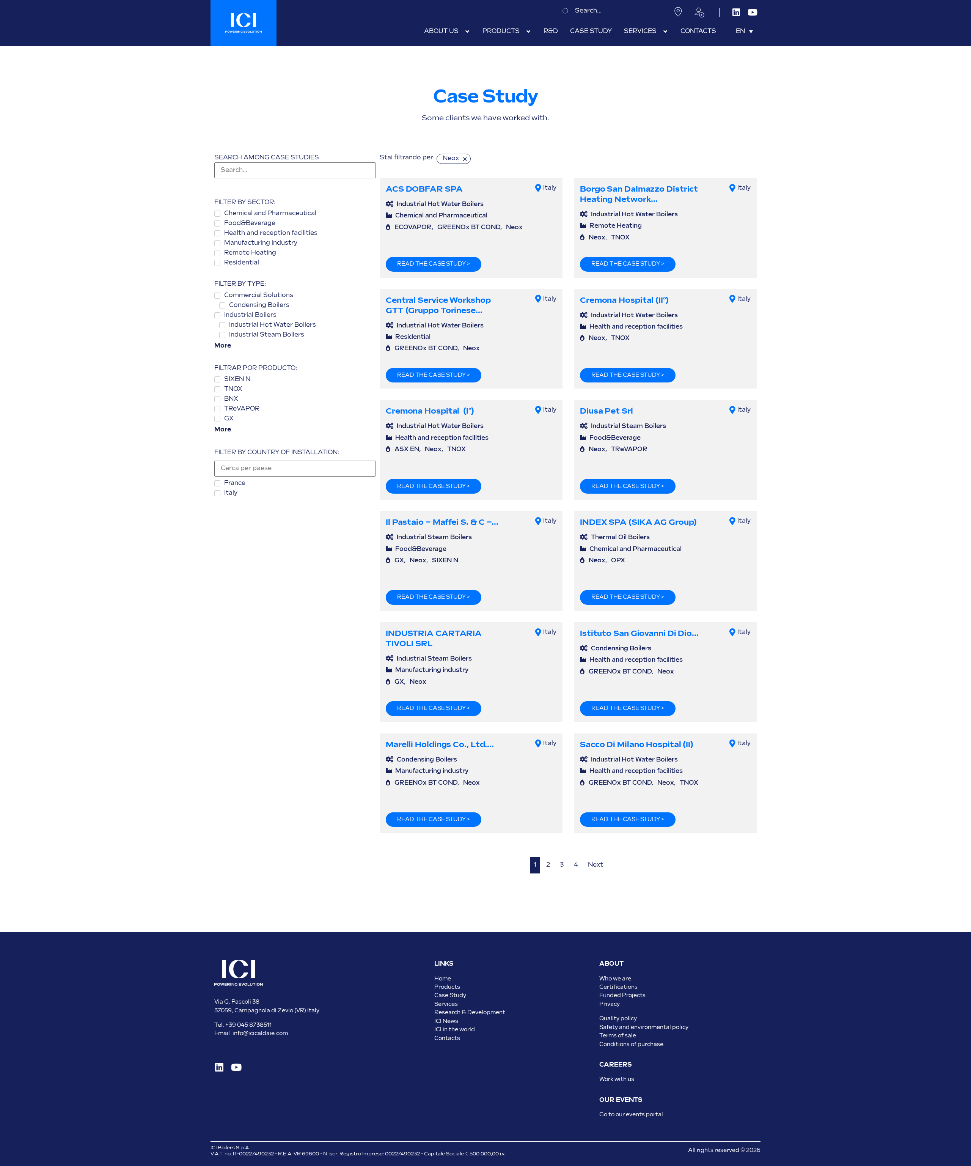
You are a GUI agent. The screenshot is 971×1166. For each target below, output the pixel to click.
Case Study (450, 995)
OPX (618, 560)
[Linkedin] (736, 12)
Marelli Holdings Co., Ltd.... (440, 744)
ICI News (446, 1021)
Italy (549, 188)
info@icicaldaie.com (260, 1033)
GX (399, 560)
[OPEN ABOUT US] (467, 31)
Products (447, 987)
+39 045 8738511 (248, 1025)
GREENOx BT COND (468, 227)
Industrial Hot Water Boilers (440, 204)
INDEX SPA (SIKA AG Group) (638, 522)
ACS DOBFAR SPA (424, 189)
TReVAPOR (629, 449)
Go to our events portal (631, 1114)
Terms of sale (617, 1035)
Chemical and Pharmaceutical (441, 215)
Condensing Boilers (621, 648)
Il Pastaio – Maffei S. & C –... (442, 522)
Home (442, 979)
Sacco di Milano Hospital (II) (636, 744)
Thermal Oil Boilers (620, 537)
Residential (413, 337)
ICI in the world (454, 1029)
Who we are (615, 979)
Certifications (618, 987)
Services (446, 1004)
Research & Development (469, 1012)
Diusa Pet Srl (606, 411)
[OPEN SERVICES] (665, 31)
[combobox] (610, 11)
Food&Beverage (615, 438)
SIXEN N (445, 560)
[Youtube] (752, 12)
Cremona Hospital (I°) (430, 411)
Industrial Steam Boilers (628, 426)
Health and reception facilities (636, 326)
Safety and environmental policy (643, 1027)
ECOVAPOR (413, 227)
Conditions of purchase (631, 1044)
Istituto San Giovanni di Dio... (639, 633)
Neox (514, 227)
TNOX (620, 237)
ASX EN (406, 449)
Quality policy (618, 1018)
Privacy (609, 1004)
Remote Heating (615, 226)
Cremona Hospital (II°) (624, 300)
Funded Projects (622, 995)
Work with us (616, 1079)
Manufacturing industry (431, 670)
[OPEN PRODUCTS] (528, 31)
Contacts (447, 1038)
